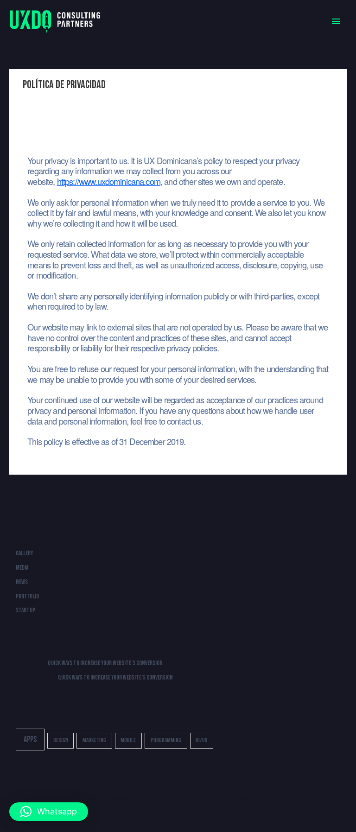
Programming (166, 740)
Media (22, 568)
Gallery (24, 553)
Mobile (128, 740)
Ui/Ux (201, 740)
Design (60, 740)
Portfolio (27, 596)
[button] (48, 811)
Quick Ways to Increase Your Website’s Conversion (105, 663)
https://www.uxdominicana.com (108, 181)
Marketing (94, 740)
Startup (25, 610)
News (22, 582)
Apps (30, 739)
